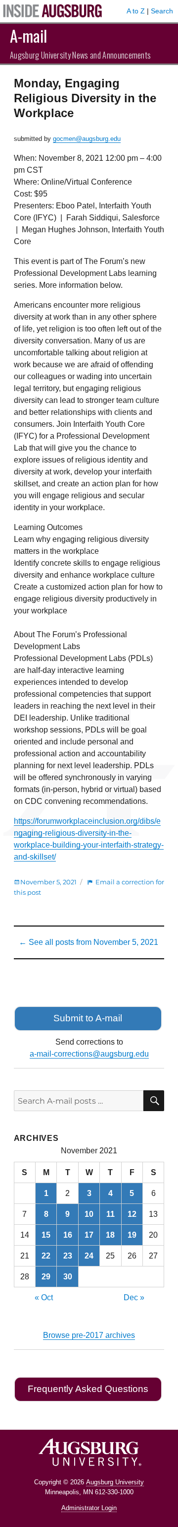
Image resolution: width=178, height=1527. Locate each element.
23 (67, 1256)
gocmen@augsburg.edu (87, 138)
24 (89, 1256)
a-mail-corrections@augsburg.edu (89, 1054)
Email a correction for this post (89, 887)
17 (89, 1235)
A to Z (136, 11)
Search (162, 11)
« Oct (44, 1297)
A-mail (28, 35)
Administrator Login (89, 1508)
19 (132, 1235)
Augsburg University (115, 1482)
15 (46, 1235)
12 (132, 1214)
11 (110, 1214)
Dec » (134, 1297)
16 (67, 1235)
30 (67, 1276)
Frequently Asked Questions (88, 1389)
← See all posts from (88, 942)
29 (46, 1276)
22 (46, 1256)
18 (110, 1235)
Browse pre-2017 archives (89, 1335)
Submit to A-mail (87, 1018)
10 (89, 1214)
